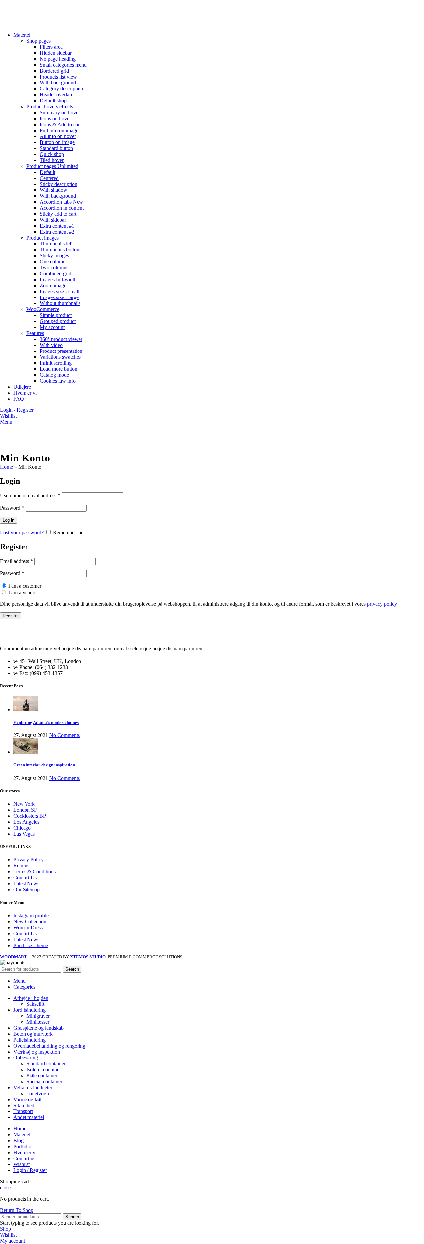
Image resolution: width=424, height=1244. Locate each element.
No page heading (58, 59)
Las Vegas (24, 834)
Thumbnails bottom (60, 249)
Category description (61, 88)
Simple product (56, 315)
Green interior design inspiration (44, 764)
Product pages (52, 166)
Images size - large (59, 297)
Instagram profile (31, 915)
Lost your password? (22, 532)
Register (11, 615)
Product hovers (49, 106)
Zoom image (53, 285)
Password (12, 508)
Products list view (58, 77)
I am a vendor (22, 592)
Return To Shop (16, 1210)
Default (47, 172)
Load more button (58, 369)
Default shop (53, 100)
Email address (16, 561)
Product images (42, 238)
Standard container (46, 1063)
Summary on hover (60, 112)
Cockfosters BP (29, 816)
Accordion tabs (61, 202)
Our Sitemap (26, 889)
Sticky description (58, 184)
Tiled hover (52, 160)
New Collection (29, 921)
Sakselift (35, 1004)
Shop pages (38, 41)
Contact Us (25, 877)
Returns (21, 865)
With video (51, 345)
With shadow (53, 190)
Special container (44, 1081)
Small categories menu (63, 65)
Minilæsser (37, 1022)
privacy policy (382, 604)
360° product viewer (61, 339)
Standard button (56, 148)
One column (53, 261)
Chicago (22, 828)
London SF (25, 810)
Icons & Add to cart (60, 124)
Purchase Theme (30, 945)
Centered (49, 178)
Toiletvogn (37, 1093)
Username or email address (30, 495)
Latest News (26, 883)
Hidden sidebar (56, 53)
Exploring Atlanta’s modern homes (46, 722)
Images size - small (59, 291)
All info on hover (58, 136)
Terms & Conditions (34, 871)
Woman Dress (28, 927)
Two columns (54, 267)
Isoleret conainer (43, 1069)
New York (24, 804)
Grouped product (58, 321)
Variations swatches (60, 357)
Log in (8, 520)
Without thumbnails (60, 303)
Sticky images (54, 255)
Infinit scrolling (56, 363)
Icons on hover (55, 118)
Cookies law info (58, 381)
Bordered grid (54, 71)
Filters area (51, 47)
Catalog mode (54, 375)
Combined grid (55, 273)
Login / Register (30, 1170)
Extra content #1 (57, 226)
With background (58, 82)
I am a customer (24, 586)
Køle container (41, 1075)
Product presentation (61, 351)
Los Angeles (26, 822)
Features (35, 333)
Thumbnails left (56, 243)
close (5, 1187)
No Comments (64, 735)
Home (6, 467)
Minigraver (38, 1016)
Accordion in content (62, 208)
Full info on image (59, 130)
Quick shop (52, 154)
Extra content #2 (57, 232)
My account (52, 327)
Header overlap (56, 94)
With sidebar (53, 220)
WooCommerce (42, 309)
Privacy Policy (28, 859)
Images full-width (58, 279)
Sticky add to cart (58, 214)
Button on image (57, 142)
